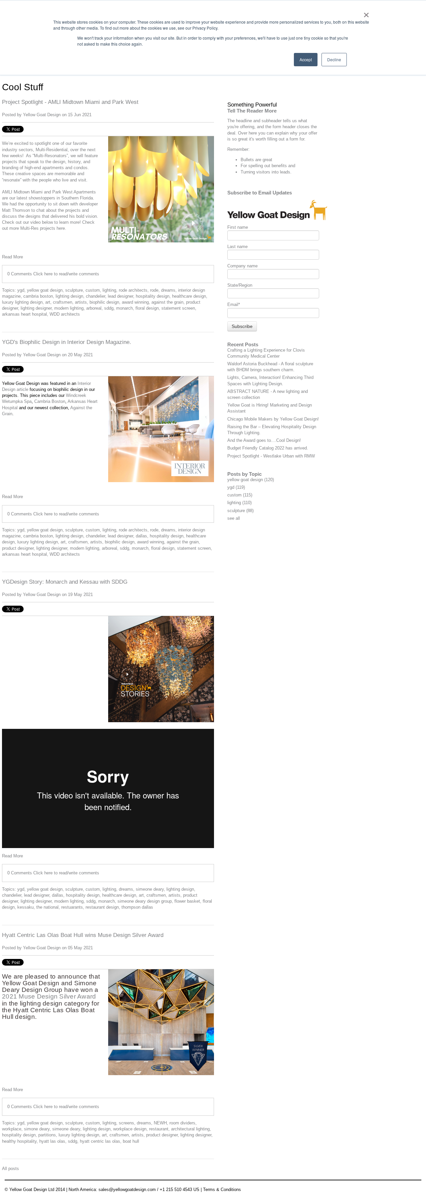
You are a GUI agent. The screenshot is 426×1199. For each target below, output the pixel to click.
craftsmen (62, 302)
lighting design (69, 296)
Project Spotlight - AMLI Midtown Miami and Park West (70, 102)
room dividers (182, 1122)
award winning (135, 302)
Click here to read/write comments (66, 273)
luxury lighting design (22, 302)
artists (81, 302)
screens (126, 1122)
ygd (20, 290)
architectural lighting (190, 1128)
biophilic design (104, 302)
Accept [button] (306, 59)
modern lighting (69, 308)
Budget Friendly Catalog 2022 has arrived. (267, 448)
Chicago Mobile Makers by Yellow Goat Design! (273, 419)
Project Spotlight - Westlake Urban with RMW (271, 455)
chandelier (95, 296)
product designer (18, 548)
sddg (108, 308)
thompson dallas (137, 907)
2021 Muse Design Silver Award (49, 996)
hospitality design (152, 296)
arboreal (94, 308)
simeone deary (150, 889)
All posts (10, 1168)
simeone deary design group (144, 901)
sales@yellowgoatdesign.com (127, 1189)
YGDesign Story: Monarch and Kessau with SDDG (64, 582)
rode (154, 290)
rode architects (133, 290)
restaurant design (102, 907)
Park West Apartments (74, 191)
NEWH (160, 1122)
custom (93, 290)
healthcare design (189, 296)
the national (47, 907)
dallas (141, 535)
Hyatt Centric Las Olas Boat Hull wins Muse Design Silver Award (82, 935)
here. (61, 228)
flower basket (187, 901)
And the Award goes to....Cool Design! (264, 440)
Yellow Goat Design (42, 114)
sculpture (74, 290)
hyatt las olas (52, 1141)
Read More (12, 256)
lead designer (120, 296)
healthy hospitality (19, 1141)
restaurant (158, 1128)
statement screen (178, 308)
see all (233, 518)
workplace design (129, 1128)
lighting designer (36, 308)
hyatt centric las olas (100, 1141)
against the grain (167, 302)
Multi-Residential (52, 149)
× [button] (366, 13)
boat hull (131, 1141)
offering (247, 126)
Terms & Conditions (222, 1189)
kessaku (25, 907)
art (47, 302)
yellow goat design (45, 290)
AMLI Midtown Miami (23, 191)
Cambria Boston (49, 401)
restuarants (72, 907)
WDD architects (65, 314)
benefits (279, 165)
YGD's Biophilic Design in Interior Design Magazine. (66, 342)
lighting (109, 290)
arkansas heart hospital (24, 314)
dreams (168, 290)
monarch (124, 308)
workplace (11, 1128)
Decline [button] (334, 59)
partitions (47, 1134)
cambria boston (38, 296)
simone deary (37, 1128)
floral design (147, 308)
